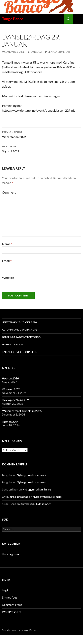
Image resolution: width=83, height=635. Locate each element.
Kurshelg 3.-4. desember (35, 504)
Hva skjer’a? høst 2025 (16, 400)
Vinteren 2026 (11, 389)
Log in (5, 590)
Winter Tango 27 (12, 344)
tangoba (36, 51)
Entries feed (10, 597)
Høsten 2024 (10, 421)
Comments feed (12, 604)
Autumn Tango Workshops (19, 329)
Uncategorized (11, 554)
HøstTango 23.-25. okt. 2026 (19, 322)
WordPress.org (11, 612)
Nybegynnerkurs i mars (31, 475)
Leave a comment (59, 51)
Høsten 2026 (10, 378)
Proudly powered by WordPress (19, 630)
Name (7, 244)
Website (8, 277)
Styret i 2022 (10, 149)
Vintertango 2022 (14, 134)
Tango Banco (12, 19)
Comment (10, 192)
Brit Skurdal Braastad (15, 496)
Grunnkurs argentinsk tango (21, 337)
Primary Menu (78, 19)
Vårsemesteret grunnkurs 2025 (22, 411)
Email (7, 261)
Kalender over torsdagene (19, 351)
